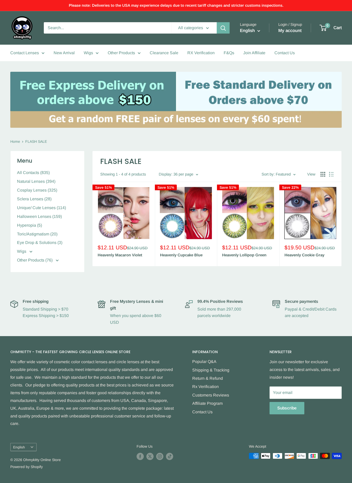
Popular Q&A (204, 361)
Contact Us (284, 53)
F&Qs (229, 53)
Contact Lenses (24, 53)
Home (15, 141)
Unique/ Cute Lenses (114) (41, 207)
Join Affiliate (254, 53)
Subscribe (287, 408)
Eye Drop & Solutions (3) (39, 242)
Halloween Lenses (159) (39, 216)
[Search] (223, 28)
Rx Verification (205, 386)
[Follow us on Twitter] (150, 456)
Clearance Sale (164, 53)
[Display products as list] (331, 174)
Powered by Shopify (26, 467)
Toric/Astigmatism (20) (37, 234)
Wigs (88, 53)
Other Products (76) (35, 260)
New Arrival (64, 53)
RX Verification (201, 53)
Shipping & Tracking (210, 370)
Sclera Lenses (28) (34, 199)
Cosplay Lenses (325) (37, 190)
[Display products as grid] (323, 174)
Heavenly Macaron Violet (120, 255)
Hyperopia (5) (29, 225)
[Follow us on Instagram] (159, 456)
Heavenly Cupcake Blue (181, 255)
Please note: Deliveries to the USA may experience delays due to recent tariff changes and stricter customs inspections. (176, 5)
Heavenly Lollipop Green (244, 255)
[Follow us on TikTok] (169, 456)
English (19, 447)
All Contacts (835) (33, 172)
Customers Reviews (210, 395)
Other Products (121, 53)
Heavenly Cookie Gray (304, 255)
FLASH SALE (36, 141)
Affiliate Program (207, 403)
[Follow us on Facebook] (140, 456)
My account (289, 30)
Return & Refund (207, 378)
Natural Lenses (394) (36, 181)
